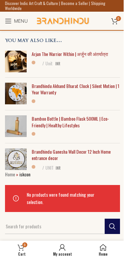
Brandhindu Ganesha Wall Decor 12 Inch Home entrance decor (71, 154)
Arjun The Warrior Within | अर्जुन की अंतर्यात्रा (70, 54)
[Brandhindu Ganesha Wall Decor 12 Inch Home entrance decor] (16, 159)
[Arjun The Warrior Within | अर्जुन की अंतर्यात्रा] (16, 61)
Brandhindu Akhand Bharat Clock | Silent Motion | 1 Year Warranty (75, 89)
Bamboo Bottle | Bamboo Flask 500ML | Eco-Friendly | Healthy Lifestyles (70, 121)
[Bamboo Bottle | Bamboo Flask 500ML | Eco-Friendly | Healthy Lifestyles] (16, 126)
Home (10, 174)
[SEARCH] (112, 226)
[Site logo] (62, 20)
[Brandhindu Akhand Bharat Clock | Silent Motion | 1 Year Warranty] (16, 94)
